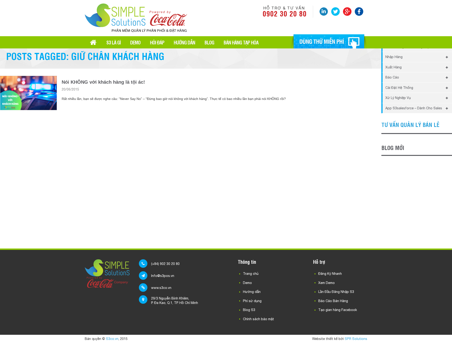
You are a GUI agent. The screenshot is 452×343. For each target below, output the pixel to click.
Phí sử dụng (252, 301)
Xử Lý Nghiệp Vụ (398, 98)
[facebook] (359, 11)
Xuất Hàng (393, 67)
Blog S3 (249, 310)
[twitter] (335, 11)
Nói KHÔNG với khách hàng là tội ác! (103, 82)
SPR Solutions (356, 339)
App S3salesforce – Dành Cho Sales (413, 108)
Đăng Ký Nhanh (330, 274)
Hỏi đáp (157, 42)
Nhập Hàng (394, 57)
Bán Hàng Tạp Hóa (241, 42)
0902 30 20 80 (285, 13)
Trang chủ (93, 42)
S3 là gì (113, 42)
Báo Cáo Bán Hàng (333, 301)
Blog (209, 42)
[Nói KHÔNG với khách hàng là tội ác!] (28, 93)
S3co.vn (112, 339)
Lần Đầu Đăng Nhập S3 (336, 292)
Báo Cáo (392, 77)
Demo (135, 42)
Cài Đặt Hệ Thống (399, 88)
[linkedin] (323, 11)
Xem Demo (326, 283)
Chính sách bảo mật (258, 319)
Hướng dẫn (184, 42)
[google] (347, 11)
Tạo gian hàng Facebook (337, 310)
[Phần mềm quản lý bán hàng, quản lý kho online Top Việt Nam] (136, 31)
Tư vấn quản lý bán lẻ (410, 124)
